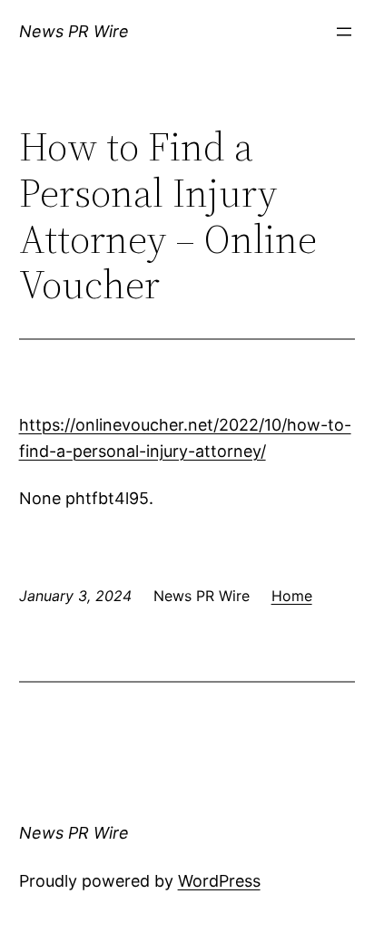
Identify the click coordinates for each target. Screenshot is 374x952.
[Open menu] (344, 32)
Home (291, 596)
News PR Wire (74, 31)
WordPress (219, 880)
